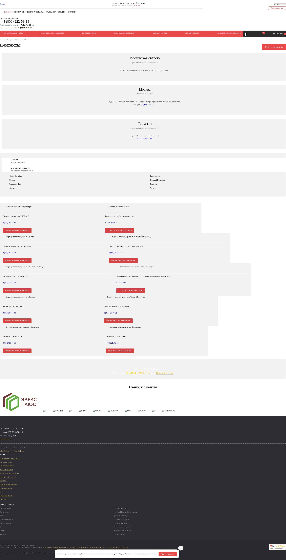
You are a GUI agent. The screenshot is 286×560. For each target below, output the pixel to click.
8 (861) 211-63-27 (112, 343)
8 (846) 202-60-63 (9, 253)
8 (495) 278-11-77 (25, 24)
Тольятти (153, 188)
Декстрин (3, 480)
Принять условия (167, 554)
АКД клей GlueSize (192, 33)
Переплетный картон (7, 466)
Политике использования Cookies (146, 554)
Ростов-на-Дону (15, 184)
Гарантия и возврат (6, 495)
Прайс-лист (51, 12)
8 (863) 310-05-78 (9, 283)
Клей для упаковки (160, 33)
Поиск (79, 12)
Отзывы (61, 12)
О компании (19, 12)
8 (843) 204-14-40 (9, 313)
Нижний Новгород (157, 180)
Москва (14, 159)
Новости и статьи (6, 488)
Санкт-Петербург (16, 176)
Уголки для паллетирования (12, 33)
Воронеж (153, 184)
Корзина (281, 34)
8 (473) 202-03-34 (122, 283)
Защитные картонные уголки (52, 33)
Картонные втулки (89, 33)
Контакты (71, 12)
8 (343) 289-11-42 (9, 223)
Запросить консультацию (17, 230)
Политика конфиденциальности (56, 547)
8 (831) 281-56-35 (115, 253)
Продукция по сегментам (8, 484)
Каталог (7, 12)
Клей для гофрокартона (8, 477)
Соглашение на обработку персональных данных (87, 547)
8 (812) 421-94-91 (110, 313)
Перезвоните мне (6, 439)
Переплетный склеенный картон (229, 33)
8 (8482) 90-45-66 (144, 138)
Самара (12, 188)
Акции (2, 492)
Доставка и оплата (35, 12)
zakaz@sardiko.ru (23, 27)
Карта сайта (4, 499)
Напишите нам (164, 373)
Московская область (20, 168)
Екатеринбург (155, 176)
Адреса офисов (19, 451)
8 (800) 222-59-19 (16, 21)
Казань (12, 180)
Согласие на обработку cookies (117, 547)
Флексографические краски (124, 33)
